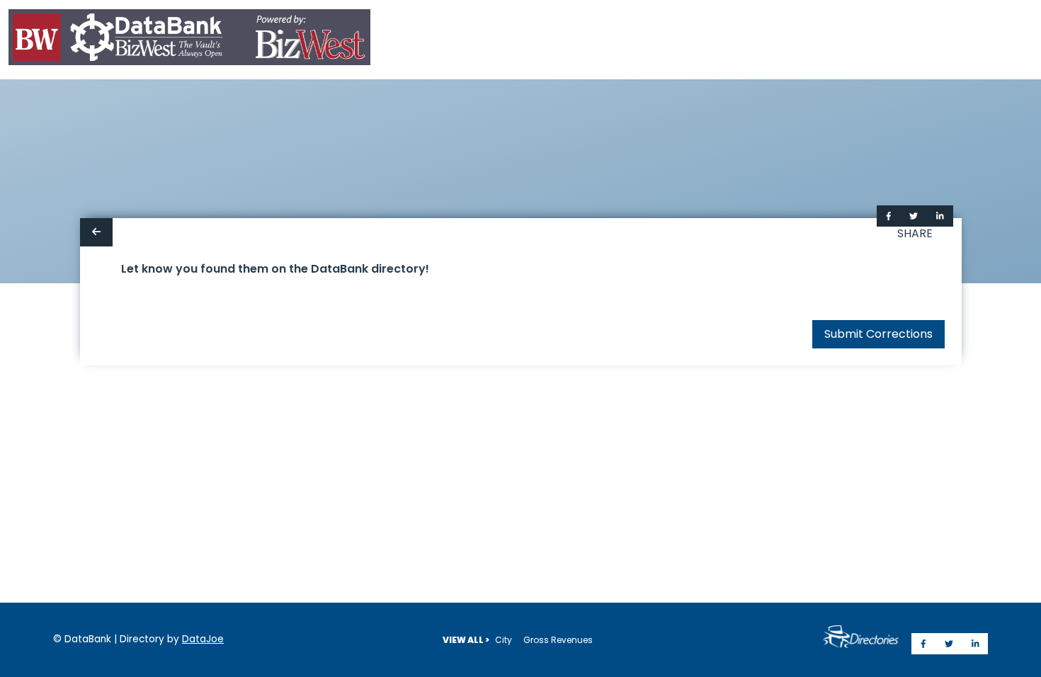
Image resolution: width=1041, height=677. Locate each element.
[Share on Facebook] (889, 216)
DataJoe (203, 639)
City (503, 640)
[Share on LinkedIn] (940, 216)
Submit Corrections (878, 334)
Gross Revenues (558, 640)
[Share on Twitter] (913, 216)
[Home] (189, 40)
